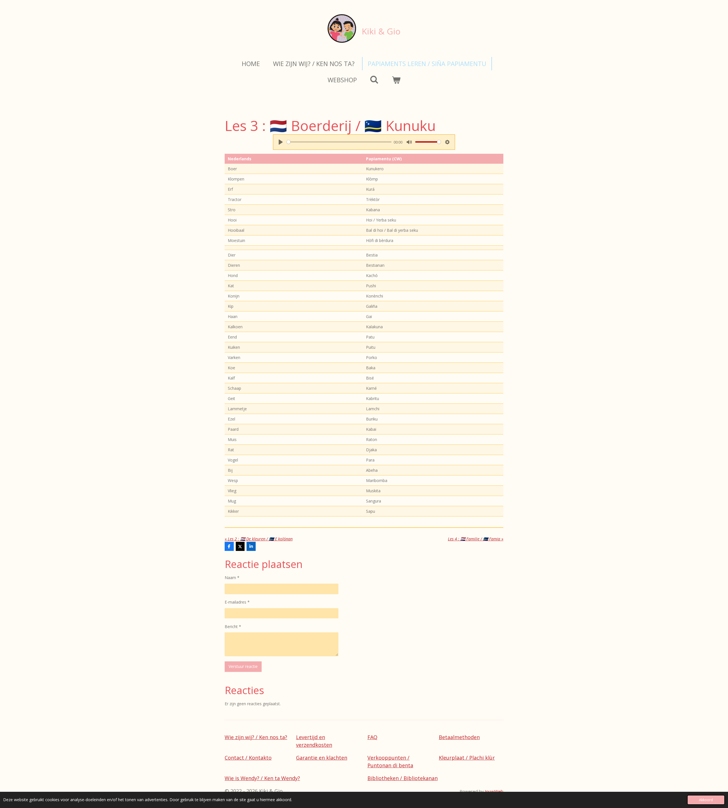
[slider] (339, 142)
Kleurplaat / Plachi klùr (467, 757)
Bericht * (233, 626)
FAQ (372, 737)
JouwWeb (494, 791)
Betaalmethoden (459, 737)
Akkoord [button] (706, 799)
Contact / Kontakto (248, 757)
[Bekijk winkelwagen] (396, 80)
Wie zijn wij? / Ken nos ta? (256, 737)
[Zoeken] (374, 79)
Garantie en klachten (321, 757)
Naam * (232, 577)
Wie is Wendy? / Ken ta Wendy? (262, 778)
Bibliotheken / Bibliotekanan (402, 778)
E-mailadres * (237, 602)
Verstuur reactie (243, 666)
